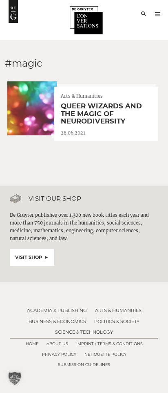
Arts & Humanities (118, 310)
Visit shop (28, 257)
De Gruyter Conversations (86, 20)
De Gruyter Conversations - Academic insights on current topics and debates (13, 11)
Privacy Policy (59, 354)
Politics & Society (116, 321)
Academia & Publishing (57, 310)
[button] (14, 378)
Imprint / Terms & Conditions (109, 343)
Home (32, 343)
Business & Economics (57, 321)
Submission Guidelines (84, 364)
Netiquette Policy (105, 354)
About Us (57, 343)
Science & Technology (84, 332)
